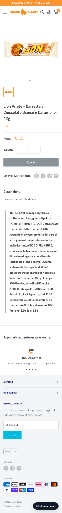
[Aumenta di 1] (36, 149)
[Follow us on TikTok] (19, 468)
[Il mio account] (48, 12)
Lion (5, 126)
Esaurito (31, 162)
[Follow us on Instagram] (12, 468)
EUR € (8, 451)
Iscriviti (12, 435)
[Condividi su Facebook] (36, 175)
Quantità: (8, 149)
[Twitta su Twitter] (49, 175)
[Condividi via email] (56, 175)
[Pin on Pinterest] (43, 175)
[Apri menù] (5, 12)
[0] (56, 12)
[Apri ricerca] (42, 12)
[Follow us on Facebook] (5, 468)
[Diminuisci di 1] (18, 149)
